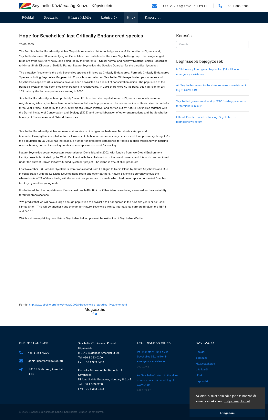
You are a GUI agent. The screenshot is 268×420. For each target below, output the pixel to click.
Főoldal (28, 17)
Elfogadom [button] (227, 413)
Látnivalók (109, 17)
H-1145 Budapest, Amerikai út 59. (45, 372)
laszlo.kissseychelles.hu (45, 360)
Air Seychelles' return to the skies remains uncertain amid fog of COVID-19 (157, 380)
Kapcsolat (152, 17)
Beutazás (51, 17)
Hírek (131, 17)
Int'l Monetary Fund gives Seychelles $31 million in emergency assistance (152, 356)
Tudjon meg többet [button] (237, 401)
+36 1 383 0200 (38, 352)
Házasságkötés (79, 17)
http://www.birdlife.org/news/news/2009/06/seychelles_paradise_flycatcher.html (78, 304)
